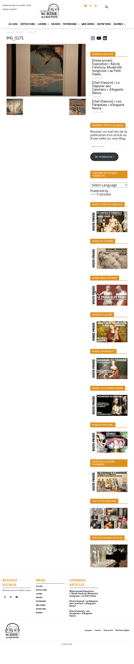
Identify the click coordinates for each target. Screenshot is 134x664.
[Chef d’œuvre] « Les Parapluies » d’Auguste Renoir (108, 105)
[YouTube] (85, 5)
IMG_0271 (20, 32)
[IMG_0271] (46, 95)
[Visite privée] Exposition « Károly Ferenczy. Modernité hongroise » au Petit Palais (107, 67)
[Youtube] (16, 597)
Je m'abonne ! (104, 157)
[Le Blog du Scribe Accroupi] (50, 11)
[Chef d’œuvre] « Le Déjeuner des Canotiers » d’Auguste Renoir (107, 88)
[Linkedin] (95, 5)
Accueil (10, 32)
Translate (103, 194)
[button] (107, 7)
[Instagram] (90, 5)
